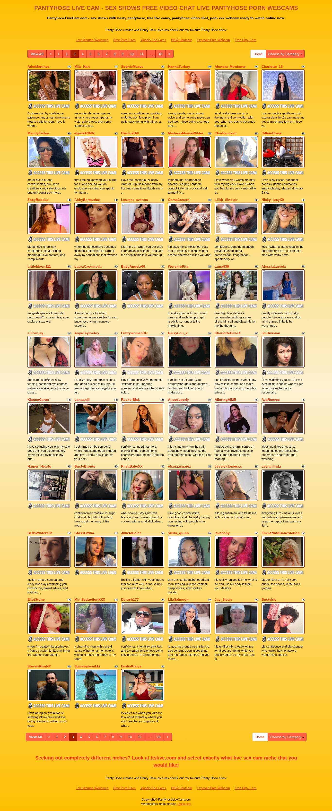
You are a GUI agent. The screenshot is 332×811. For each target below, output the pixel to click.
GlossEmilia (84, 533)
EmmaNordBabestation (281, 533)
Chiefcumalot (226, 133)
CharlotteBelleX (227, 333)
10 (132, 54)
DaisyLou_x (178, 333)
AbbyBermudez (87, 200)
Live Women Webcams (92, 40)
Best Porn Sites (124, 40)
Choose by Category (284, 54)
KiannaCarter (38, 399)
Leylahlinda (271, 466)
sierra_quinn (178, 533)
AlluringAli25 (225, 399)
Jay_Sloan (223, 599)
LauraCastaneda (88, 266)
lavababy (222, 533)
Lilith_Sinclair (226, 200)
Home (258, 54)
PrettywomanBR (134, 333)
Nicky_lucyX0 (273, 200)
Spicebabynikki (87, 666)
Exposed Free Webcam (213, 40)
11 (141, 54)
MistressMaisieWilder (185, 133)
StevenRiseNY (39, 666)
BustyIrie (269, 599)
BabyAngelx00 (133, 266)
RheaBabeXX (131, 466)
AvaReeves (271, 399)
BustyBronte (84, 466)
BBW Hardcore (181, 40)
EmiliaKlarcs (131, 666)
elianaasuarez (179, 466)
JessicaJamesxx (228, 466)
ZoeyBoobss (38, 200)
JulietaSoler (131, 533)
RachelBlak (130, 399)
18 (160, 54)
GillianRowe (271, 133)
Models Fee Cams (153, 40)
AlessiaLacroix (274, 266)
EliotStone (36, 599)
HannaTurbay (179, 66)
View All (37, 54)
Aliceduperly (178, 399)
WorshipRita (178, 266)
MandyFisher (38, 133)
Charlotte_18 (272, 66)
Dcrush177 (130, 599)
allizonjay (35, 333)
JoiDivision (271, 333)
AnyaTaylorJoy (86, 333)
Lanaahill (82, 399)
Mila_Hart (82, 66)
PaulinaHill (130, 133)
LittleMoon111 (39, 266)
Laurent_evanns (134, 200)
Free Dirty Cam (245, 40)
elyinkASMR (84, 133)
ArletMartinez (38, 66)
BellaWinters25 (39, 533)
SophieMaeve (132, 66)
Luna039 (222, 266)
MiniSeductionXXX (89, 599)
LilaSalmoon (178, 599)
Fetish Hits (184, 804)
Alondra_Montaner (230, 66)
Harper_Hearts (39, 466)
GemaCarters (178, 200)
